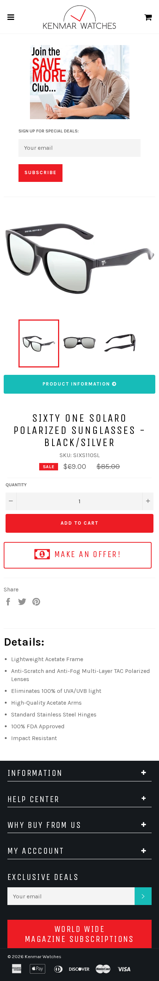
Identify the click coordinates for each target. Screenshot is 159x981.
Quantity (16, 484)
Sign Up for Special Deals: (48, 131)
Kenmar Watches (43, 956)
